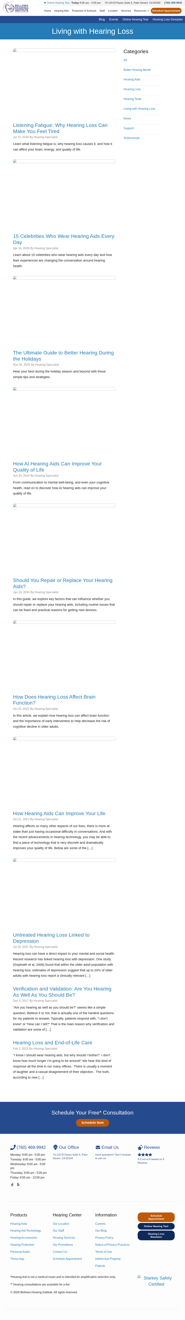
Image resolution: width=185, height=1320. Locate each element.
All (125, 60)
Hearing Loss (132, 89)
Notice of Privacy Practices (112, 1244)
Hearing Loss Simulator (168, 19)
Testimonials (132, 138)
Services (126, 10)
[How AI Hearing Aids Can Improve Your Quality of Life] (64, 421)
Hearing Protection (22, 1244)
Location (113, 10)
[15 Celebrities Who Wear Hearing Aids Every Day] (64, 193)
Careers (100, 1223)
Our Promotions (63, 1244)
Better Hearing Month (137, 69)
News (127, 118)
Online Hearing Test (58, 2)
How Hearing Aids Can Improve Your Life (59, 813)
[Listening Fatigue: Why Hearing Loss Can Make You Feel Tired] (64, 82)
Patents (100, 1265)
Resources (140, 10)
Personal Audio (20, 1251)
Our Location (61, 1223)
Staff (102, 10)
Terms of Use (103, 1251)
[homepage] (15, 7)
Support (129, 128)
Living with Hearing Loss (139, 108)
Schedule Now (92, 1122)
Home (47, 10)
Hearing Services (64, 1237)
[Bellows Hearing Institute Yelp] (18, 1185)
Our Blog (101, 1230)
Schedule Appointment (166, 10)
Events (113, 19)
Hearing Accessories (23, 1237)
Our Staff (58, 1230)
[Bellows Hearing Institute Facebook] (12, 1185)
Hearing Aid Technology (25, 1230)
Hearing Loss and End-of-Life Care (52, 1042)
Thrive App (17, 1258)
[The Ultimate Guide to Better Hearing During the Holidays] (64, 310)
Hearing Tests (132, 98)
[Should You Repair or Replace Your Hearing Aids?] (64, 537)
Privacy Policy (104, 1237)
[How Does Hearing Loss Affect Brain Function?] (64, 654)
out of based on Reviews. (151, 1154)
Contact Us (60, 1251)
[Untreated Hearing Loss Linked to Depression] (64, 892)
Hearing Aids (61, 10)
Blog (102, 19)
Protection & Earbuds (84, 10)
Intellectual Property (108, 1258)
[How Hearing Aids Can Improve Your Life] (64, 770)
